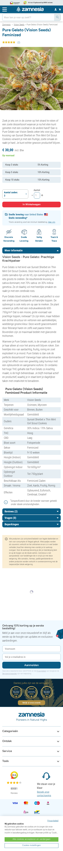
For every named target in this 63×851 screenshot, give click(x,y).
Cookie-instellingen (31, 845)
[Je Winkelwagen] (60, 9)
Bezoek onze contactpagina (44, 793)
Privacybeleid (41, 671)
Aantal (37, 190)
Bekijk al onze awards (31, 703)
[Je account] (55, 9)
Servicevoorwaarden (9, 673)
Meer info (51, 222)
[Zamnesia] (30, 9)
